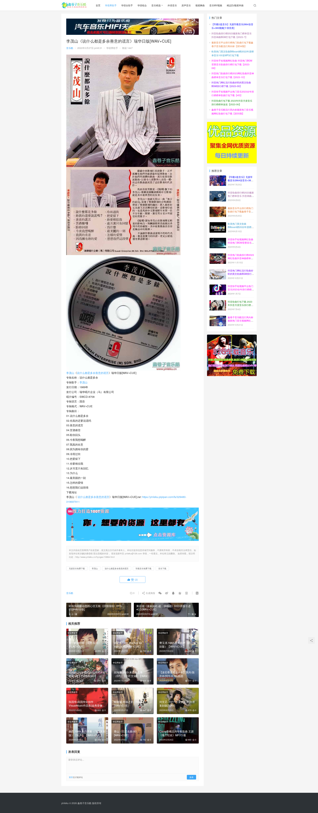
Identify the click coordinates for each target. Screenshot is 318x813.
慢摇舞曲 (200, 5)
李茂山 (70, 373)
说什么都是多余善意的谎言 (93, 373)
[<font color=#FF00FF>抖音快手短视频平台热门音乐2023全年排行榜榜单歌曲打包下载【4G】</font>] (218, 286)
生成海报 (150, 593)
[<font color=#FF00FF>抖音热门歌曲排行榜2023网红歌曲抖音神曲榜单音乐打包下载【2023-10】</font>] (218, 255)
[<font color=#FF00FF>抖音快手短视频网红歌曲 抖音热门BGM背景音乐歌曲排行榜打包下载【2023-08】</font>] (218, 239)
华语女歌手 (127, 5)
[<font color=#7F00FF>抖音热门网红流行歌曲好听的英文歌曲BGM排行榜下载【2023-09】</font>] (218, 270)
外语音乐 (172, 5)
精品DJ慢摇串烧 (235, 5)
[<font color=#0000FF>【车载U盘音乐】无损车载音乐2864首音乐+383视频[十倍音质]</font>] (218, 177)
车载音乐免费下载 (143, 568)
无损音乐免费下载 (77, 568)
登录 (71, 777)
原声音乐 (186, 5)
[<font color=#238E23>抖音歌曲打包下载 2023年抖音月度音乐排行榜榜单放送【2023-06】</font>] (218, 302)
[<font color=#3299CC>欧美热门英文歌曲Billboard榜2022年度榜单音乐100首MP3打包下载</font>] (218, 224)
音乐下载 (162, 568)
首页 (98, 5)
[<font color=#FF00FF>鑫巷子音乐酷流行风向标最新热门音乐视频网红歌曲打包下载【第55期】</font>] (218, 317)
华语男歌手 (111, 5)
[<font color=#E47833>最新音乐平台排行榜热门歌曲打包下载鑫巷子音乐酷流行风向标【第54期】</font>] (218, 208)
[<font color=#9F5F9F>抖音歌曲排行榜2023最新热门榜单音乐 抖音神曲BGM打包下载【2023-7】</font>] (218, 193)
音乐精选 (156, 5)
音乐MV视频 (215, 5)
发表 (191, 777)
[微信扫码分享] (160, 593)
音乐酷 (69, 48)
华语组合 (142, 5)
